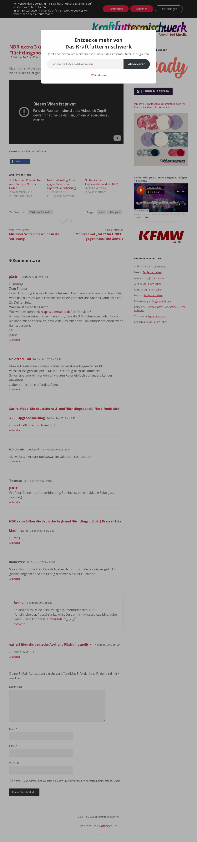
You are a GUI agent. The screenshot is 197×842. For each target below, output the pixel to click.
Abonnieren (136, 64)
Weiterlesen (98, 75)
